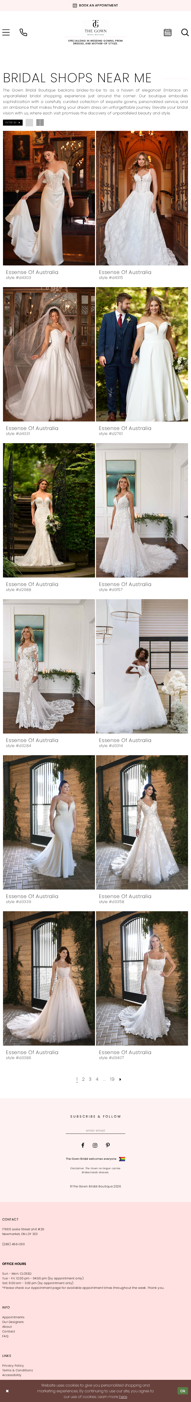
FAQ (5, 1336)
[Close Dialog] (7, 1391)
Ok (183, 1390)
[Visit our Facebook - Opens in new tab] (82, 1145)
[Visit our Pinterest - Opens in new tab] (108, 1145)
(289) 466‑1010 (13, 1244)
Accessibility (12, 1375)
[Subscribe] (121, 1130)
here (123, 1396)
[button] (13, 123)
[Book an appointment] (167, 32)
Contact (8, 1331)
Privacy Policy (13, 1365)
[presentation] (49, 198)
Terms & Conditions (17, 1370)
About (7, 1326)
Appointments (13, 1317)
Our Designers (13, 1322)
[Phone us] (23, 32)
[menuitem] (23, 32)
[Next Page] (120, 1079)
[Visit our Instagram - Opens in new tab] (95, 1145)
